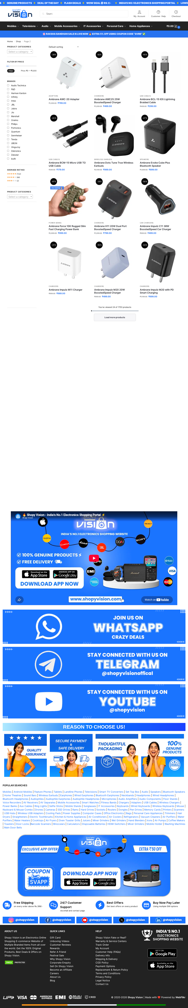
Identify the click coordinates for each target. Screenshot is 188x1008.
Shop (18, 41)
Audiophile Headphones (86, 798)
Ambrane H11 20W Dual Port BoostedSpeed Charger (110, 228)
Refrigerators (131, 816)
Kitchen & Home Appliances (70, 816)
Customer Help (158, 16)
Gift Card (55, 937)
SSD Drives (64, 809)
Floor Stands (170, 798)
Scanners (179, 809)
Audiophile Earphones (58, 798)
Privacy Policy (103, 976)
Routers (112, 809)
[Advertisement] (22, 256)
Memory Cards (152, 809)
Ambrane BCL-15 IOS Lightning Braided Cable (157, 101)
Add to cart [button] (69, 109)
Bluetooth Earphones (107, 795)
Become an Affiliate (61, 969)
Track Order (102, 944)
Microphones (109, 798)
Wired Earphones (83, 795)
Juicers (86, 820)
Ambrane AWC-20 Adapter (64, 99)
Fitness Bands (109, 802)
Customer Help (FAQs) (108, 951)
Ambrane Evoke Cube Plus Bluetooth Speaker (155, 164)
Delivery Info (103, 955)
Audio (145, 791)
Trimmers (170, 813)
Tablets (58, 791)
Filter (11, 71)
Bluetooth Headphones (15, 798)
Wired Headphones (163, 795)
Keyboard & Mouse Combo (18, 809)
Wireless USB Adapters (31, 813)
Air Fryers (51, 820)
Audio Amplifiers (127, 798)
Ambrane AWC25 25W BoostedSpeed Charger (107, 101)
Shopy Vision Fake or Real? (111, 937)
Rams (75, 809)
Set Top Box (132, 791)
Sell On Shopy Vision (61, 966)
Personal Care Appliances (148, 813)
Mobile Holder (154, 823)
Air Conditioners (97, 816)
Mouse (180, 806)
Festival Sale (57, 955)
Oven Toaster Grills (69, 820)
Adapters (53, 96)
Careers (54, 973)
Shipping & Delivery (107, 959)
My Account (139, 16)
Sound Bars (30, 795)
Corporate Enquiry (60, 962)
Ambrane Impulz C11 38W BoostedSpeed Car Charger (155, 228)
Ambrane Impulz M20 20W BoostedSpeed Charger (109, 291)
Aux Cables (25, 806)
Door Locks (22, 823)
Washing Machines (175, 823)
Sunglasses (90, 806)
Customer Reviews (60, 944)
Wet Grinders (118, 820)
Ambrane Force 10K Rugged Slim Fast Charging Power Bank (67, 228)
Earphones (66, 795)
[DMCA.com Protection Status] (25, 962)
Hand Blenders (136, 820)
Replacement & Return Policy (112, 969)
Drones (39, 809)
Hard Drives (87, 809)
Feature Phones (43, 791)
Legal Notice (103, 980)
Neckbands (127, 795)
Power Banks (55, 223)
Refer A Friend (58, 951)
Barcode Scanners (41, 823)
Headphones (143, 795)
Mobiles (7, 791)
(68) (13, 177)
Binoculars (59, 823)
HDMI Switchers (116, 823)
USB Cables (145, 96)
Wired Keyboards (140, 806)
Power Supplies (71, 813)
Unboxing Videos (59, 941)
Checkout (176, 16)
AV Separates (47, 802)
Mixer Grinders (101, 820)
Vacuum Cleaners (150, 816)
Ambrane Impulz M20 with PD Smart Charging (157, 291)
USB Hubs (9, 813)
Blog (52, 980)
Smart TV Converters (111, 791)
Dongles (123, 809)
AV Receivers (30, 802)
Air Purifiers (169, 816)
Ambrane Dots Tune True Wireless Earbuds (113, 164)
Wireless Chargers (169, 802)
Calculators (73, 823)
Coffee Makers (176, 820)
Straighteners (19, 816)
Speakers (144, 159)
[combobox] (20, 51)
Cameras (50, 809)
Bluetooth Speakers (174, 791)
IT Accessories (106, 806)
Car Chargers (147, 223)
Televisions (91, 791)
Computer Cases (92, 813)
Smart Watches (90, 802)
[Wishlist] (85, 56)
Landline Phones (73, 791)
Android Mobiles (23, 791)
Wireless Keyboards (163, 806)
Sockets (100, 809)
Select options (115, 176)
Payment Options (105, 966)
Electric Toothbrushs (41, 816)
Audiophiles (37, 798)
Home (10, 41)
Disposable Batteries (93, 823)
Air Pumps (160, 820)
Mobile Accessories (69, 802)
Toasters (9, 823)
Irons (149, 820)
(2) (13, 181)
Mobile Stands (73, 806)
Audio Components (150, 798)
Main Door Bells (13, 827)
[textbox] (20, 52)
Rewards (55, 948)
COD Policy (102, 962)
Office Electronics (114, 813)
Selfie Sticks (56, 806)
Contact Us (102, 984)
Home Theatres (12, 795)
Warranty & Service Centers (111, 941)
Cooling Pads (53, 813)
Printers (167, 809)
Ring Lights (40, 806)
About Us (55, 976)
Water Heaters (22, 820)
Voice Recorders (12, 802)
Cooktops (38, 820)
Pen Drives (136, 809)
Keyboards (123, 806)
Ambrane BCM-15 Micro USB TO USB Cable (67, 164)
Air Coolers (115, 816)
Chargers (99, 96)
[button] (174, 26)
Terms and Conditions (108, 973)
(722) (14, 174)
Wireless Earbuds (103, 159)
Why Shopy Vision (60, 959)
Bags (129, 813)
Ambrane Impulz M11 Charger (65, 289)
